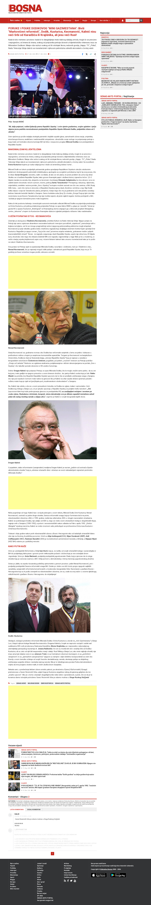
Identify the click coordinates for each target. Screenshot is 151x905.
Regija (84, 20)
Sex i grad (40, 882)
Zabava (40, 889)
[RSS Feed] (65, 880)
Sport (77, 20)
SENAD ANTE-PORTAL (45, 898)
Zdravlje (40, 870)
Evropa (93, 20)
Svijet (12, 884)
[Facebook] (68, 880)
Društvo (13, 886)
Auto (38, 877)
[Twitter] (71, 880)
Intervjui (47, 20)
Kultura (39, 868)
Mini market (14, 889)
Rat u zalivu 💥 (16, 20)
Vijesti (28, 20)
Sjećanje (40, 866)
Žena (39, 884)
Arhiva (66, 863)
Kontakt (66, 870)
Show (39, 879)
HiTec (39, 875)
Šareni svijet (41, 893)
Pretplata (67, 868)
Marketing (68, 866)
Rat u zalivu (14, 863)
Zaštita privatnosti (71, 877)
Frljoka (39, 891)
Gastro (39, 873)
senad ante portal (62, 683)
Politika (37, 20)
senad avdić (21, 683)
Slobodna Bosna (106, 869)
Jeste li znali (42, 863)
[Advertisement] (52, 272)
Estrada (40, 886)
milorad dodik (33, 683)
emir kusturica (47, 683)
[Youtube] (75, 880)
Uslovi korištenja (70, 875)
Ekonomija (67, 20)
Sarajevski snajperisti (45, 900)
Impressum (68, 873)
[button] (94, 61)
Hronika (57, 20)
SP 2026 (40, 896)
